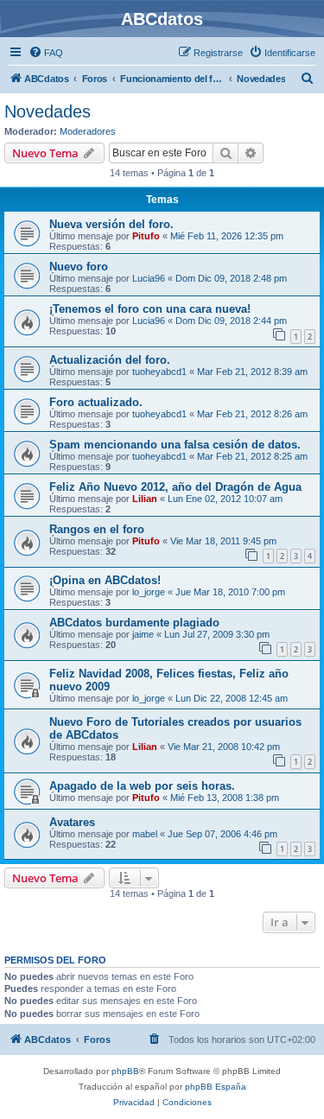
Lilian (144, 498)
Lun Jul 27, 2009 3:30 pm (217, 634)
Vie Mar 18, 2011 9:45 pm (223, 541)
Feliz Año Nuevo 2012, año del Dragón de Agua (175, 486)
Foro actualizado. (96, 402)
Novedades (47, 111)
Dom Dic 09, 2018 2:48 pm (231, 278)
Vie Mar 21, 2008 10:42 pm (224, 746)
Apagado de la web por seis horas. (142, 785)
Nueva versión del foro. (111, 224)
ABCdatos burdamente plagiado (134, 622)
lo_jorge (148, 592)
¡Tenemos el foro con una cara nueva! (150, 308)
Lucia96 (148, 278)
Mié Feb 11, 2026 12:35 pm (226, 236)
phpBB (125, 1071)
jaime (143, 634)
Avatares (72, 822)
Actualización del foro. (109, 359)
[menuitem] (46, 52)
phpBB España (215, 1086)
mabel (144, 834)
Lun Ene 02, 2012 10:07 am (225, 498)
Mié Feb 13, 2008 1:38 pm (224, 797)
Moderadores (88, 131)
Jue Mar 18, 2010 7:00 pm (230, 592)
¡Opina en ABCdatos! (105, 580)
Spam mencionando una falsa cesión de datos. (175, 444)
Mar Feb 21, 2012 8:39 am (252, 371)
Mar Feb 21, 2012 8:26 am (252, 414)
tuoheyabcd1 (159, 371)
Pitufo (146, 236)
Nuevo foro (78, 266)
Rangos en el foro (96, 529)
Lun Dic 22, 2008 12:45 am (231, 698)
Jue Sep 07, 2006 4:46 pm (222, 834)
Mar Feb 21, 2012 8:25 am (252, 456)
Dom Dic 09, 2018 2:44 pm (231, 320)
